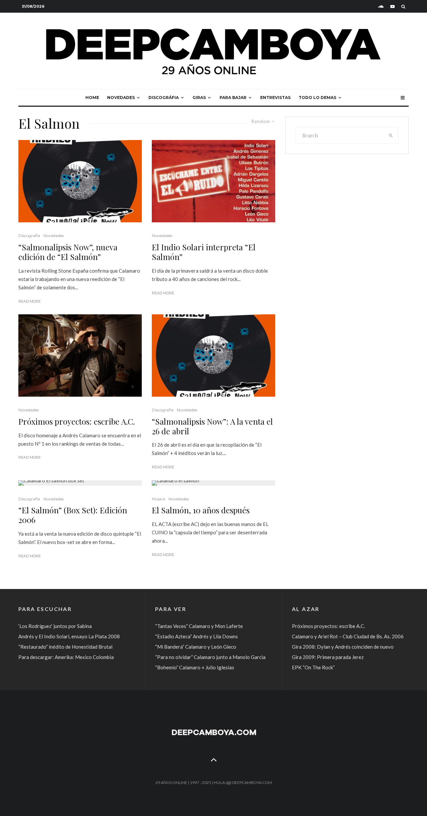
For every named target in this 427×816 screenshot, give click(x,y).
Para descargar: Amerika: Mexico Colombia (66, 657)
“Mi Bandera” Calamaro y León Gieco (195, 647)
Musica (158, 498)
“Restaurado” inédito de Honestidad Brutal (65, 647)
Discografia (29, 235)
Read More (29, 301)
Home (92, 97)
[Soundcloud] (381, 6)
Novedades (121, 97)
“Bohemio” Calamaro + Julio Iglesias (194, 667)
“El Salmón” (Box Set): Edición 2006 (72, 515)
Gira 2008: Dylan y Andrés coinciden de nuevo (343, 647)
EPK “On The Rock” (313, 667)
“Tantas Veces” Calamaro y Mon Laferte (199, 626)
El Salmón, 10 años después (201, 510)
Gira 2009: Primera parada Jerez (328, 657)
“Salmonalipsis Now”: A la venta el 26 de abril (212, 426)
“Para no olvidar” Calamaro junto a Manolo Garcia (210, 657)
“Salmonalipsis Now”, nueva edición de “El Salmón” (67, 252)
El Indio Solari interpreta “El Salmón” (204, 252)
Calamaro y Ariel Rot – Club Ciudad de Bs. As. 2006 (348, 636)
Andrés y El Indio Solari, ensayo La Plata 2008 (69, 636)
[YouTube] (392, 6)
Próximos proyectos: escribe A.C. (76, 421)
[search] (391, 135)
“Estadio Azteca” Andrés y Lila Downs (196, 636)
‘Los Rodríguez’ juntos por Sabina (55, 626)
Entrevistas (275, 97)
